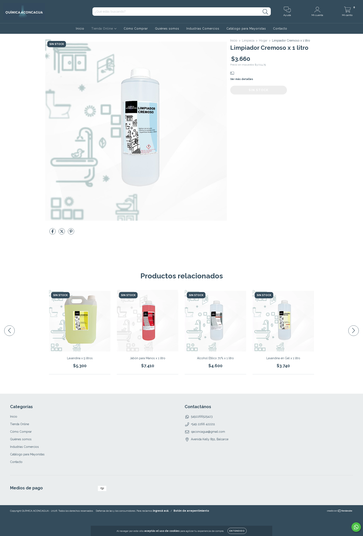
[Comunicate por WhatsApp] (356, 527)
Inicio (80, 28)
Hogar (263, 40)
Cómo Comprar (136, 28)
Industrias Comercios (202, 28)
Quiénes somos (167, 28)
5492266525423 (202, 416)
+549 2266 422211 (203, 424)
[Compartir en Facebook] (53, 233)
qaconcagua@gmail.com (208, 431)
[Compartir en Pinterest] (71, 233)
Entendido (237, 531)
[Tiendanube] (340, 511)
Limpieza (248, 40)
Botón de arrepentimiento (191, 510)
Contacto (280, 28)
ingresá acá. (161, 510)
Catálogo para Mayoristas (246, 28)
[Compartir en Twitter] (62, 233)
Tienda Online (102, 28)
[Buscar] (265, 12)
